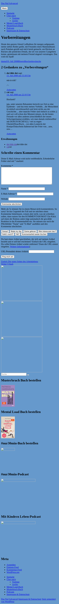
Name (4, 188)
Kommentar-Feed (14, 570)
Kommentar (7, 166)
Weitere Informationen (19, 246)
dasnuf (4, 61)
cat (8, 147)
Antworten (11, 90)
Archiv (15, 21)
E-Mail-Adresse (8, 194)
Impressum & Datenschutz (18, 30)
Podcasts (10, 28)
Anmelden (11, 565)
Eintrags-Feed (13, 567)
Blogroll (21, 61)
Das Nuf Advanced (9, 3)
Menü (4, 8)
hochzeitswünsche (33, 61)
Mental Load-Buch (15, 23)
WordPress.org (13, 572)
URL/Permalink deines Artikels (14, 251)
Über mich (11, 16)
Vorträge (15, 18)
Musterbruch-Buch (15, 25)
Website (4, 199)
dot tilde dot (12, 144)
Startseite (10, 13)
